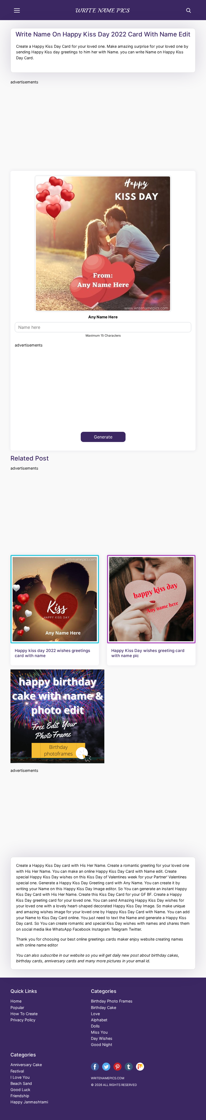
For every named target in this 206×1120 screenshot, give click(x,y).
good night (101, 1044)
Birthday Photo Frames (112, 1001)
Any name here (103, 317)
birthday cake (103, 1007)
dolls (95, 1026)
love (95, 1013)
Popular (17, 1007)
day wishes (101, 1038)
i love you (20, 1077)
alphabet (99, 1020)
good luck (20, 1089)
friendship (19, 1095)
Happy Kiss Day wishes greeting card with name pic (148, 653)
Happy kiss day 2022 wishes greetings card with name (52, 653)
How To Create (24, 1013)
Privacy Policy (22, 1020)
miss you (99, 1032)
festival (17, 1071)
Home (15, 1001)
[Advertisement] (103, 126)
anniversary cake (26, 1064)
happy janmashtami (29, 1102)
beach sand (21, 1083)
